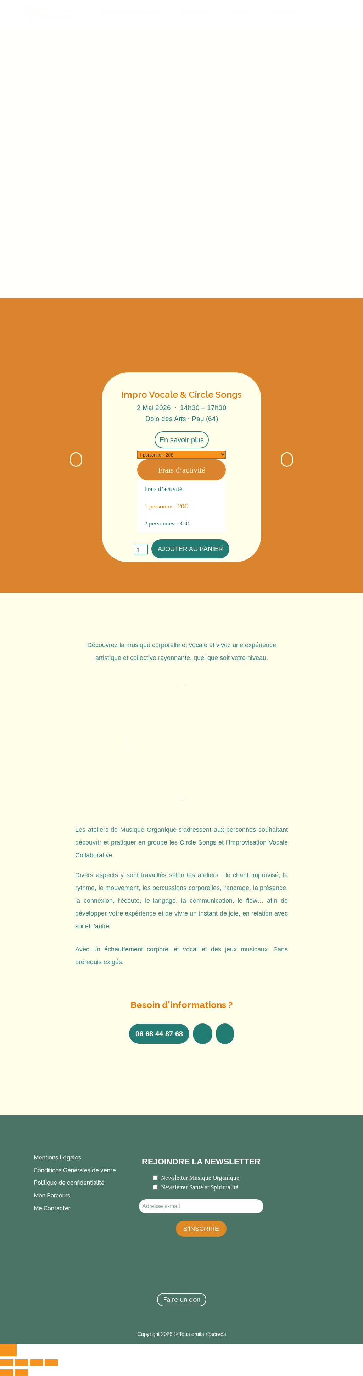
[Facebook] (142, 1270)
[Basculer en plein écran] (21, 1362)
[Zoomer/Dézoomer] (6, 1362)
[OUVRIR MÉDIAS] (256, 12)
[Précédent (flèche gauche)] (6, 1372)
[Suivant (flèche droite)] (21, 1372)
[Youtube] (221, 1270)
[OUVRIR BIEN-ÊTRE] (213, 12)
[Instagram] (194, 1270)
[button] (76, 459)
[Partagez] (36, 1362)
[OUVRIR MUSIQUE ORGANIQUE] (163, 12)
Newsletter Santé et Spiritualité (200, 1187)
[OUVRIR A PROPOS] (304, 12)
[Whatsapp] (168, 1270)
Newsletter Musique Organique (200, 1177)
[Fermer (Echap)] (51, 1362)
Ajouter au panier (190, 548)
